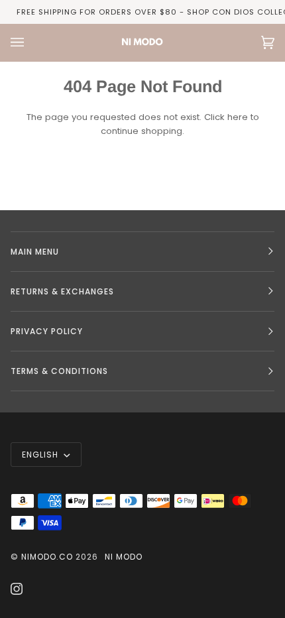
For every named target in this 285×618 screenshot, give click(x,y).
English (41, 454)
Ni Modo (123, 556)
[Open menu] (30, 43)
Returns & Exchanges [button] (62, 291)
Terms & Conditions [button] (59, 371)
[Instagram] (17, 589)
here (237, 117)
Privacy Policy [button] (47, 331)
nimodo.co (47, 556)
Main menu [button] (35, 251)
